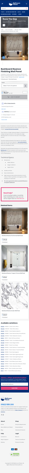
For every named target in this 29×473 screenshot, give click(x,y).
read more (21, 77)
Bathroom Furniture (11, 12)
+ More (19, 14)
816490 (2, 335)
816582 (2, 352)
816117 (2, 370)
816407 (2, 359)
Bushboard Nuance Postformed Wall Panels (12, 235)
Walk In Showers (8, 29)
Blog (2, 430)
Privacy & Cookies (19, 442)
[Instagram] (3, 415)
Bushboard (5, 79)
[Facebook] (1, 415)
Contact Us (3, 436)
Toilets (2, 12)
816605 (2, 356)
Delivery (3, 442)
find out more (4, 119)
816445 (2, 328)
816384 (2, 333)
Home (2, 29)
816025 (2, 331)
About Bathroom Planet (7, 427)
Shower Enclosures (6, 14)
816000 (2, 326)
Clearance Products (20, 430)
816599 (2, 354)
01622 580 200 (20, 198)
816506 (2, 366)
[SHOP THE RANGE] (4, 25)
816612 (2, 338)
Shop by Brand (19, 427)
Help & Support (19, 410)
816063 (2, 361)
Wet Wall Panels (18, 29)
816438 (2, 342)
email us (3, 411)
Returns (17, 436)
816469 (2, 340)
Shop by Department (20, 424)
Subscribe (14, 388)
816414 (2, 349)
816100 (2, 368)
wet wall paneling (22, 142)
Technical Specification (7, 106)
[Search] (26, 8)
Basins (23, 12)
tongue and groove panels (11, 129)
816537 (2, 345)
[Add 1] (26, 92)
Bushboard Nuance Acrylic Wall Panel (11, 310)
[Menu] (2, 3)
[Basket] (26, 3)
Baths (19, 12)
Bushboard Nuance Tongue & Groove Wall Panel (13, 273)
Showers (14, 14)
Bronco (20, 464)
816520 (2, 363)
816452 (2, 347)
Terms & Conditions (20, 439)
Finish (3, 82)
